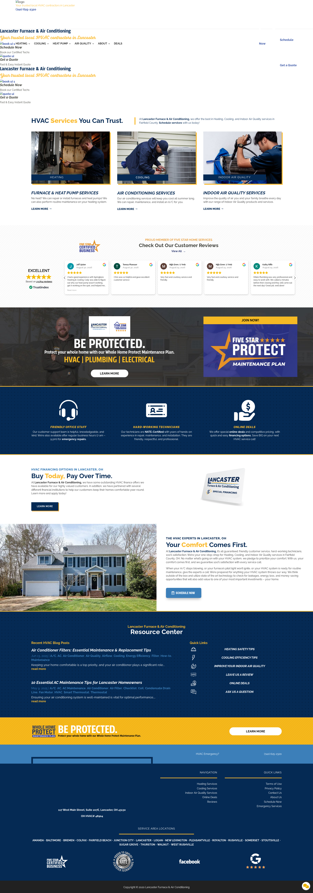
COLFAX (82, 840)
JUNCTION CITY (124, 840)
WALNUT (163, 844)
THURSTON (148, 844)
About (102, 43)
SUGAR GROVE (128, 844)
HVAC (58, 692)
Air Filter (116, 688)
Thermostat (99, 692)
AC (59, 656)
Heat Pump (60, 43)
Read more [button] (258, 290)
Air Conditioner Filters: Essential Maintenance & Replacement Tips (91, 650)
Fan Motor (46, 692)
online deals (237, 431)
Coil (141, 688)
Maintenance (40, 660)
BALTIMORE (53, 840)
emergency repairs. (74, 439)
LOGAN (158, 840)
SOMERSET (252, 840)
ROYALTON (219, 840)
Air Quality (83, 43)
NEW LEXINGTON (176, 840)
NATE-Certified (154, 431)
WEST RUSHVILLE (182, 844)
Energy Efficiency (138, 656)
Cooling (40, 43)
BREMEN (68, 840)
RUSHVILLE (235, 840)
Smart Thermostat (76, 692)
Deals (118, 43)
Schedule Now (11, 47)
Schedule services (170, 122)
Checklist (130, 688)
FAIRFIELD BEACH (100, 840)
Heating (21, 43)
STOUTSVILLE (270, 840)
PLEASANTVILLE (199, 840)
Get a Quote (9, 60)
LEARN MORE (39, 208)
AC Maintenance (74, 688)
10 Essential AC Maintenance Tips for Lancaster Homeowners (87, 682)
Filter (155, 656)
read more (38, 669)
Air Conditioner (73, 656)
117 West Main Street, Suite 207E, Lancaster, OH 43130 (92, 809)
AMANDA (38, 840)
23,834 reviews (44, 281)
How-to (166, 656)
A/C (53, 656)
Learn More (45, 506)
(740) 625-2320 (26, 9)
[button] (294, 277)
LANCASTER (143, 840)
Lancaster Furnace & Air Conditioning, (166, 119)
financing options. (240, 435)
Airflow (107, 656)
